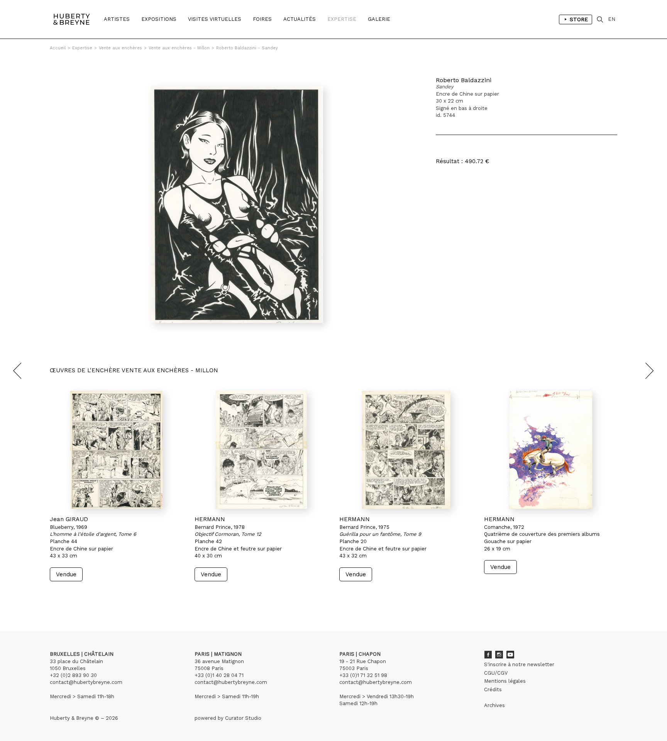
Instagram (499, 654)
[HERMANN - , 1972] (550, 450)
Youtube (510, 654)
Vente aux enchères (120, 48)
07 (103, 596)
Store (579, 19)
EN (611, 19)
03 (72, 596)
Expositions (158, 19)
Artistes (117, 19)
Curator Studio (243, 718)
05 (87, 596)
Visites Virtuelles (214, 19)
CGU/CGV (496, 673)
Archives (494, 705)
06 (95, 596)
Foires (262, 19)
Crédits (493, 689)
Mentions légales (505, 681)
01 (56, 596)
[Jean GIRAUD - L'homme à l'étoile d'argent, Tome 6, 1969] (116, 450)
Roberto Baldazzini (463, 80)
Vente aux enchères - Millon (179, 48)
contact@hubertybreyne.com (86, 682)
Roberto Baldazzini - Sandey (247, 48)
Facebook (488, 654)
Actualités (299, 19)
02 (64, 596)
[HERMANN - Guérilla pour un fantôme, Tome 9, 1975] (405, 450)
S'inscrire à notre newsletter (519, 664)
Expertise (341, 19)
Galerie (379, 19)
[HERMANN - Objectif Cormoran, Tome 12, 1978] (261, 450)
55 (119, 596)
